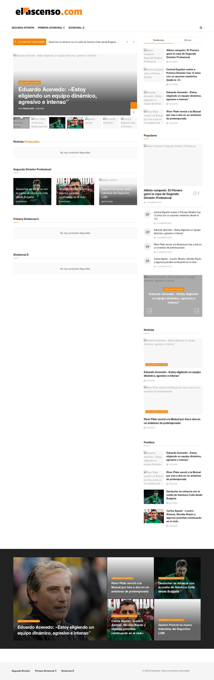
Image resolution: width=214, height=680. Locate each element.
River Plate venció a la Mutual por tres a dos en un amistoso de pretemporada (183, 115)
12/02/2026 (174, 309)
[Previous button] (133, 112)
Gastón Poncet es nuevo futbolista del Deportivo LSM (116, 193)
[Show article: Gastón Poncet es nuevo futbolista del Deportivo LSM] (93, 123)
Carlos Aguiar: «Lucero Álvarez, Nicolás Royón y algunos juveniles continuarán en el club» (92, 41)
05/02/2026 (22, 201)
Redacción (28, 108)
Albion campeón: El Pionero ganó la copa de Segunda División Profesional (182, 53)
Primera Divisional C (51, 27)
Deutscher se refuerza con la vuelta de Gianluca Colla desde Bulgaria (32, 193)
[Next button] (133, 105)
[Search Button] (201, 27)
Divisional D (76, 27)
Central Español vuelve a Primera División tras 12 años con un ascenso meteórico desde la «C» (183, 74)
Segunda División (23, 27)
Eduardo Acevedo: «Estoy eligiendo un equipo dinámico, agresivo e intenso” (57, 95)
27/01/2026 (108, 201)
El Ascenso (155, 670)
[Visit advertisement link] (173, 540)
